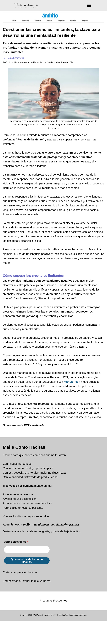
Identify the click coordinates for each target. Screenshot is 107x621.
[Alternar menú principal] (89, 5)
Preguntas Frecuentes (53, 600)
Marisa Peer (71, 381)
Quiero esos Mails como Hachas (27, 561)
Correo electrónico (16, 541)
